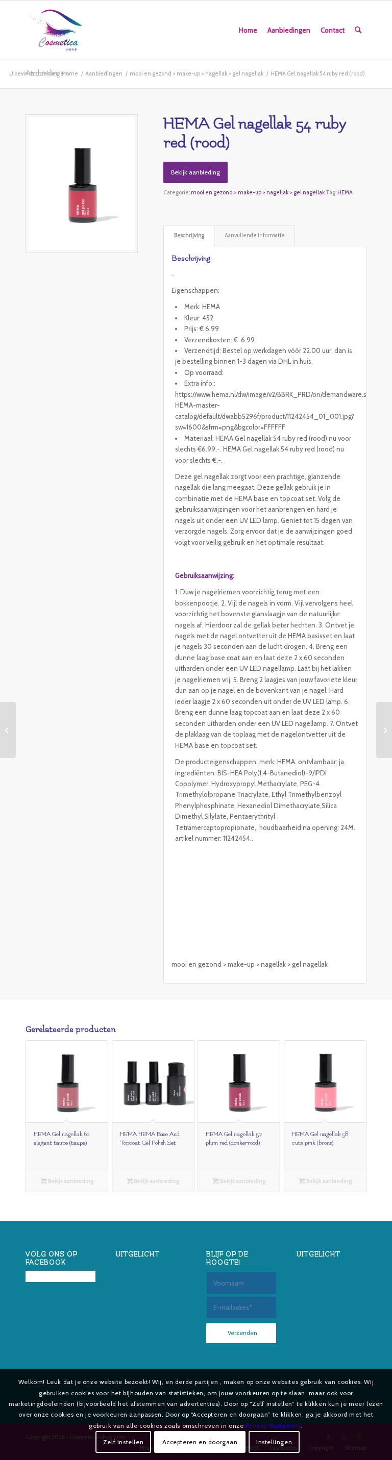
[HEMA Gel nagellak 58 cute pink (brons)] (8, 730)
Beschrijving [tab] (189, 235)
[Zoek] (358, 30)
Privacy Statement (273, 1425)
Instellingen (274, 1442)
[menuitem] (248, 30)
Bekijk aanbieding (195, 172)
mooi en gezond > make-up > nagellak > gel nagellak (258, 192)
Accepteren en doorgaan (200, 1442)
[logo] (55, 30)
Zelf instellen (123, 1442)
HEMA (345, 192)
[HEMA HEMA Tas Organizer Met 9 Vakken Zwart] (384, 730)
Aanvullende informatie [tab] (255, 235)
